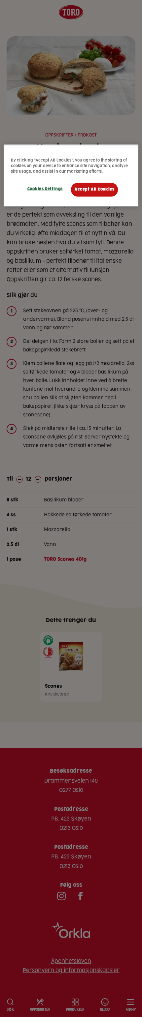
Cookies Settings (45, 189)
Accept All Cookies (94, 189)
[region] (71, 175)
